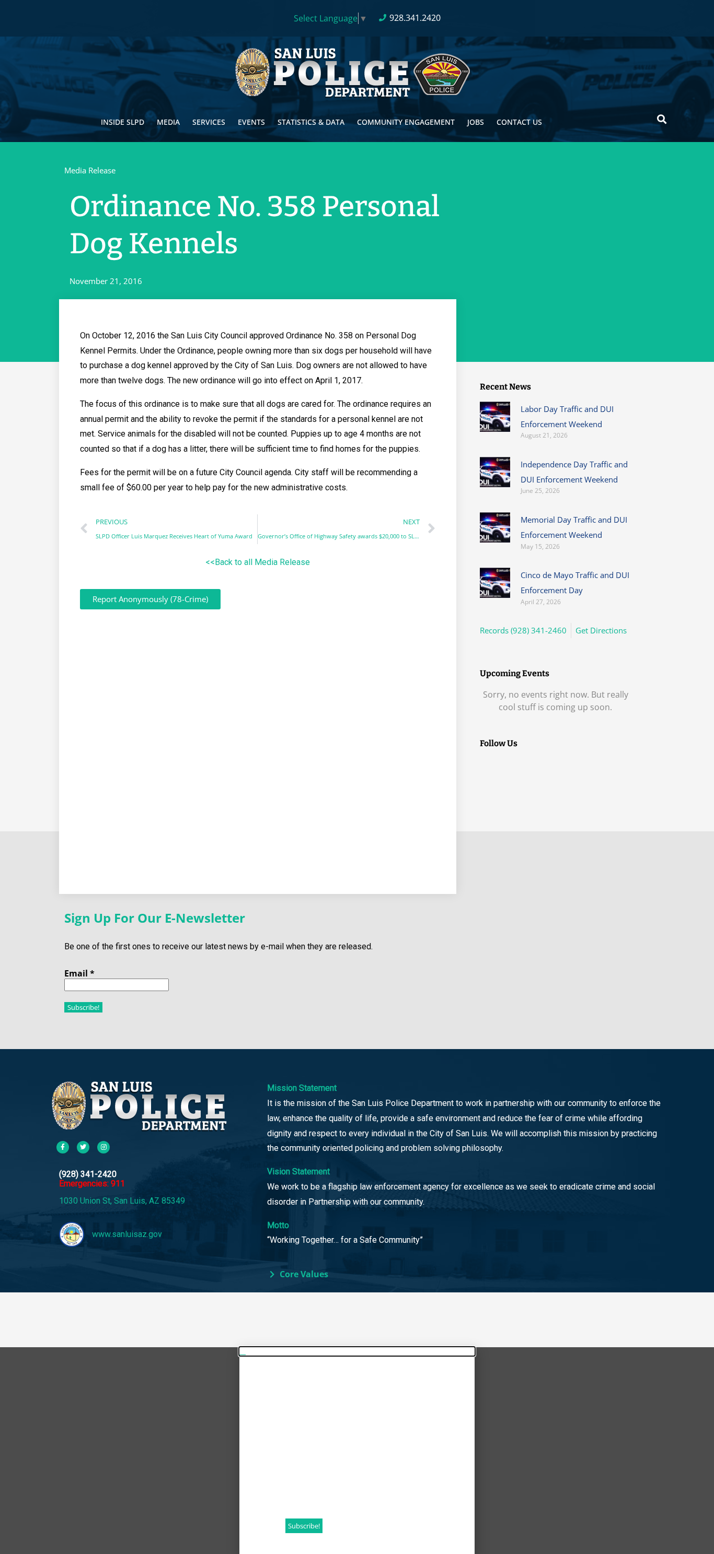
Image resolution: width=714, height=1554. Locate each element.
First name (307, 1417)
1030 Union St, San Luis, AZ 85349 (122, 1201)
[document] (357, 1450)
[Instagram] (103, 1147)
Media (168, 122)
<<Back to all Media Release (257, 562)
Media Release (90, 170)
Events (251, 122)
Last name (307, 1452)
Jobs (475, 122)
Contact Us (519, 122)
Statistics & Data (311, 122)
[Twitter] (83, 1147)
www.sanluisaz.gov (127, 1234)
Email (79, 973)
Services (208, 122)
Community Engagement (406, 122)
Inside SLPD (122, 122)
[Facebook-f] (62, 1147)
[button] (661, 118)
